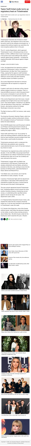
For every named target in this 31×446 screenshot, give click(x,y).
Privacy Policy (21, 443)
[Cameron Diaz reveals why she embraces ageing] (4, 259)
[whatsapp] (7, 219)
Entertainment (4, 6)
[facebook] (2, 219)
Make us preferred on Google (16, 219)
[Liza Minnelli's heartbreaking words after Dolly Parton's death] (4, 265)
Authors (15, 443)
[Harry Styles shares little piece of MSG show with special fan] (4, 253)
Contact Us (10, 443)
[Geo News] (14, 2)
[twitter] (4, 219)
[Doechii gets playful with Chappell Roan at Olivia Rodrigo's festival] (4, 246)
